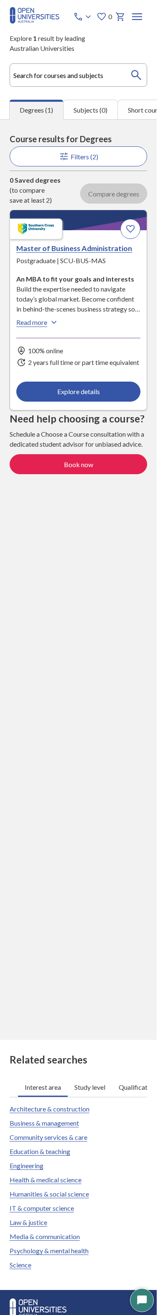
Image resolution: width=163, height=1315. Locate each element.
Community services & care (48, 1137)
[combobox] (79, 75)
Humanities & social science (49, 1194)
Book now (78, 464)
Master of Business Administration (74, 248)
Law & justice (28, 1222)
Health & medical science (46, 1180)
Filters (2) (84, 157)
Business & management (44, 1123)
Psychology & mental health (49, 1251)
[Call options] (83, 16)
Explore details (78, 391)
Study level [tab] (89, 1087)
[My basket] (120, 16)
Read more (31, 322)
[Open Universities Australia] (34, 21)
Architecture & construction (49, 1109)
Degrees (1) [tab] (36, 110)
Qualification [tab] (137, 1087)
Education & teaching (40, 1151)
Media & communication (45, 1236)
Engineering (26, 1165)
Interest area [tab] (43, 1087)
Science (20, 1265)
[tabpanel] (78, 579)
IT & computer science (42, 1208)
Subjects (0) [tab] (90, 110)
